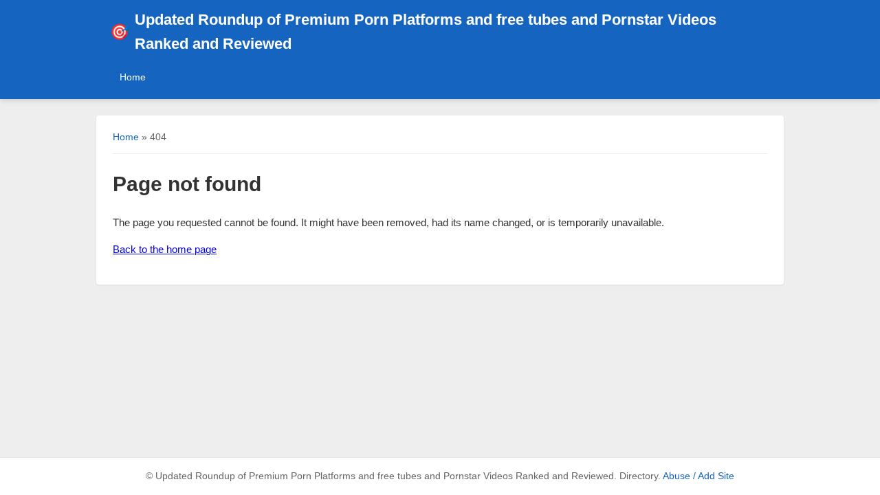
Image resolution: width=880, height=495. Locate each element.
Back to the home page (165, 249)
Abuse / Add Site (698, 476)
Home (133, 77)
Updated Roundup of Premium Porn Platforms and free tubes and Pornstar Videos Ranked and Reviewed (413, 31)
